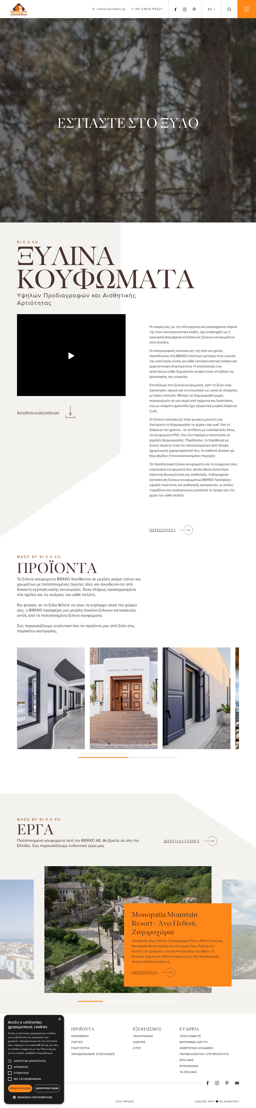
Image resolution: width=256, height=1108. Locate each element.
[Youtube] (237, 1082)
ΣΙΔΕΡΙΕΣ (139, 1042)
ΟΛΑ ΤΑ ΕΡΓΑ (181, 841)
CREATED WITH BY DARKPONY (217, 1101)
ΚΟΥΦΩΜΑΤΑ (80, 1036)
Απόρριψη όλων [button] (47, 1088)
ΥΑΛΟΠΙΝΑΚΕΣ (143, 1036)
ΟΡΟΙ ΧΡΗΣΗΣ (124, 1101)
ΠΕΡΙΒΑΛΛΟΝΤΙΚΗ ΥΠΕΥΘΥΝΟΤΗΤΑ (204, 1054)
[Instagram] (184, 9)
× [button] (59, 1019)
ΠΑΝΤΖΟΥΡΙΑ (80, 1048)
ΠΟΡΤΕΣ (77, 1042)
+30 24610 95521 (146, 9)
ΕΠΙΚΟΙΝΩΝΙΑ (189, 1066)
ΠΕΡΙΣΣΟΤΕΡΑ (162, 530)
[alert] (34, 1059)
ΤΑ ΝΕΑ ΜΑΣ (188, 1072)
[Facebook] (175, 9)
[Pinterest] (194, 9)
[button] (34, 1097)
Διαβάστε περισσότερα (39, 1053)
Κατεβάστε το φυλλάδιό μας (38, 412)
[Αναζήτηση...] (229, 9)
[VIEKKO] (19, 8)
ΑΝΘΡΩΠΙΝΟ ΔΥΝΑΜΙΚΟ (196, 1048)
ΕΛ (210, 9)
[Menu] (246, 9)
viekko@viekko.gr (109, 9)
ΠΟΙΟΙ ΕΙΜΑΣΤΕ (190, 1036)
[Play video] (71, 356)
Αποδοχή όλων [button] (20, 1088)
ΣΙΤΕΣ (137, 1048)
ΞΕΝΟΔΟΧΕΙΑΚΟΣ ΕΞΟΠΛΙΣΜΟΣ (93, 1054)
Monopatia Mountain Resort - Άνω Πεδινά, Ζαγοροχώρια (165, 923)
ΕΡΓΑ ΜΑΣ (187, 1060)
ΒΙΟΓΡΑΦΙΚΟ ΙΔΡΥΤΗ (194, 1042)
